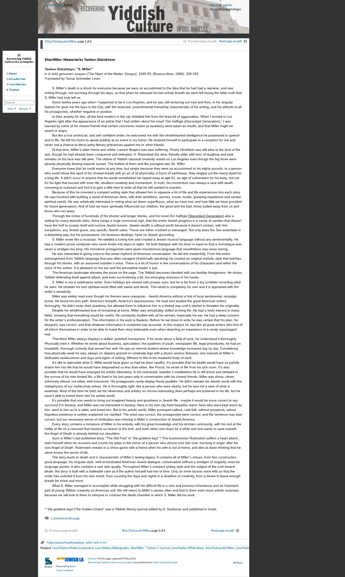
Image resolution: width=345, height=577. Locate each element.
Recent (23, 108)
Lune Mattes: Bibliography (112, 548)
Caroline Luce (53, 5)
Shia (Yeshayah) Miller (61, 41)
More (239, 563)
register (227, 5)
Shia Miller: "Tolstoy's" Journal (149, 548)
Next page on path (230, 41)
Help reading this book (165, 562)
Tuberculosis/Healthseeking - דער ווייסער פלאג (76, 542)
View (10, 108)
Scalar (72, 566)
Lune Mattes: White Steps (187, 548)
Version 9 (93, 558)
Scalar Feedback (64, 570)
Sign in (214, 5)
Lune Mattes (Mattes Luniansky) (73, 548)
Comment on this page (65, 518)
